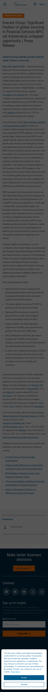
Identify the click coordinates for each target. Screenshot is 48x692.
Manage (24, 684)
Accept (24, 678)
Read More (15, 672)
